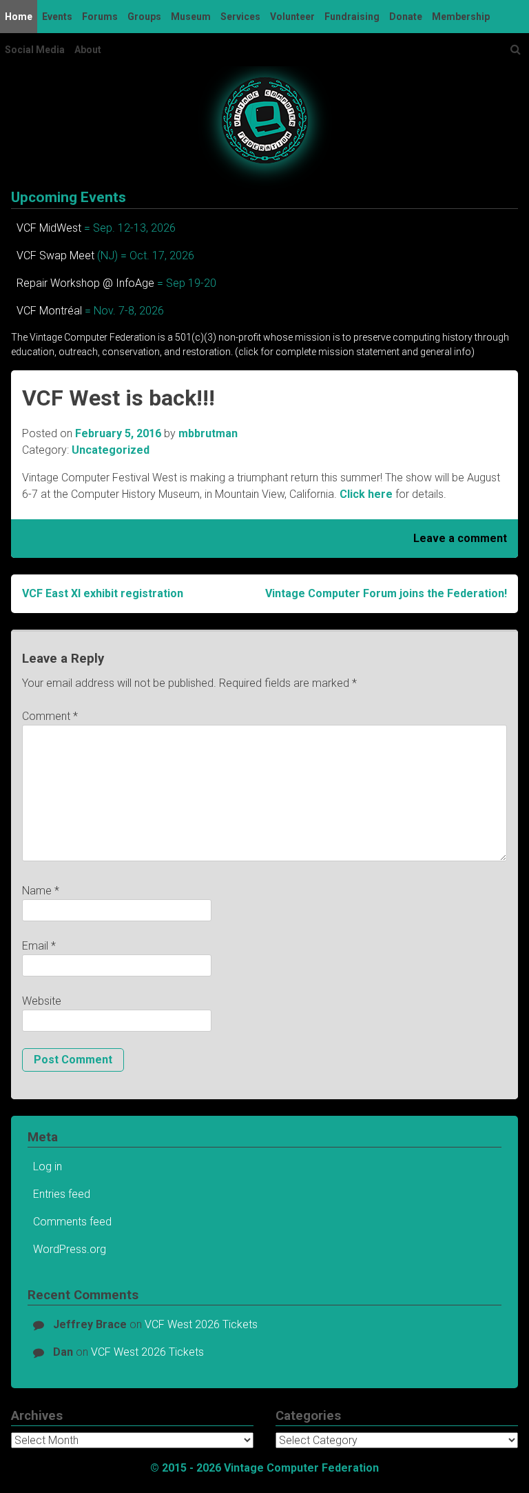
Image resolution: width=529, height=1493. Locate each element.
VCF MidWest (49, 227)
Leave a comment (460, 538)
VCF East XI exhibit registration (102, 593)
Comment (50, 716)
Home (18, 16)
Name (40, 890)
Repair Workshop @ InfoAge (85, 283)
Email (39, 945)
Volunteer (292, 16)
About (87, 49)
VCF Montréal (49, 310)
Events (57, 16)
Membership (461, 16)
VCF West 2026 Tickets (201, 1324)
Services (240, 16)
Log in (47, 1166)
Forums (100, 16)
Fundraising (352, 16)
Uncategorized (110, 450)
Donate (405, 16)
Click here (366, 494)
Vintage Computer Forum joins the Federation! (386, 593)
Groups (144, 16)
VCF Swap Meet (55, 255)
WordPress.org (69, 1249)
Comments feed (72, 1221)
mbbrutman (208, 433)
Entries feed (61, 1194)
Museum (191, 16)
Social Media (35, 49)
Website (41, 1001)
